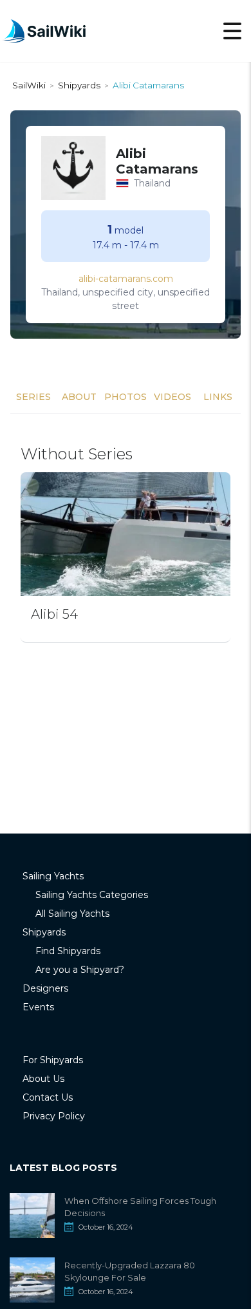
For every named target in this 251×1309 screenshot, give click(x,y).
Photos (125, 397)
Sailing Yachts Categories (91, 895)
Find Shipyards (67, 951)
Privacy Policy (54, 1116)
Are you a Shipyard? (79, 969)
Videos (172, 397)
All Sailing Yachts (72, 913)
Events (38, 1007)
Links (217, 397)
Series (33, 397)
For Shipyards (53, 1060)
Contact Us (48, 1097)
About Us (43, 1078)
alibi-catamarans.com (126, 279)
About (79, 397)
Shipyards (44, 932)
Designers (45, 988)
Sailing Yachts (53, 876)
